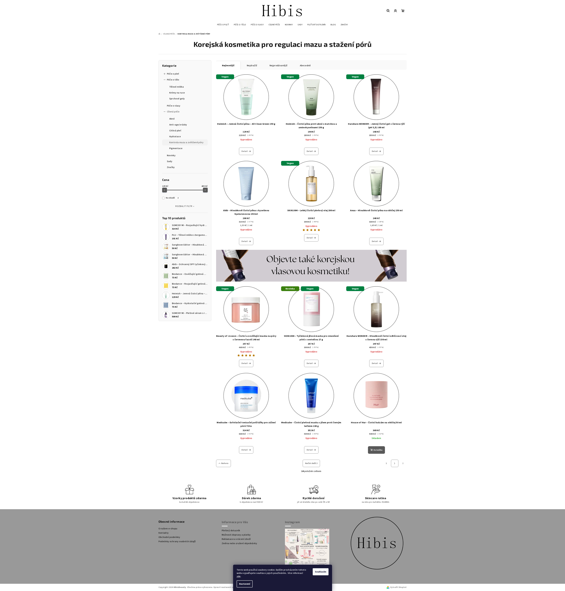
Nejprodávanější (278, 65)
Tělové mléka (176, 86)
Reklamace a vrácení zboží (236, 539)
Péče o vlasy (173, 105)
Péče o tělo (173, 79)
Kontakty (163, 533)
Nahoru (224, 463)
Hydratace (175, 136)
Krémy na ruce (177, 92)
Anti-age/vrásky (178, 124)
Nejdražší (252, 65)
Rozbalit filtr (183, 206)
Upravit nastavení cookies (226, 587)
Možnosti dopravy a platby (236, 534)
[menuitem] (223, 24)
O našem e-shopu (167, 528)
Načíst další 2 (311, 463)
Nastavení (244, 584)
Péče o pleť (173, 73)
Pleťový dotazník (231, 530)
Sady (169, 161)
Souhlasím (320, 571)
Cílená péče (173, 111)
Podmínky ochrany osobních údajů (177, 541)
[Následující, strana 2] (394, 463)
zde (239, 576)
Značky (171, 167)
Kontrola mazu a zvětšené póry (186, 142)
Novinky (171, 155)
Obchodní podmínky (169, 537)
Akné (172, 118)
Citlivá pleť (175, 130)
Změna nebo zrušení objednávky (239, 543)
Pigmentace (176, 148)
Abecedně (305, 65)
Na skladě (172, 197)
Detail (245, 151)
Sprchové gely (177, 98)
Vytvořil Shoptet (398, 587)
